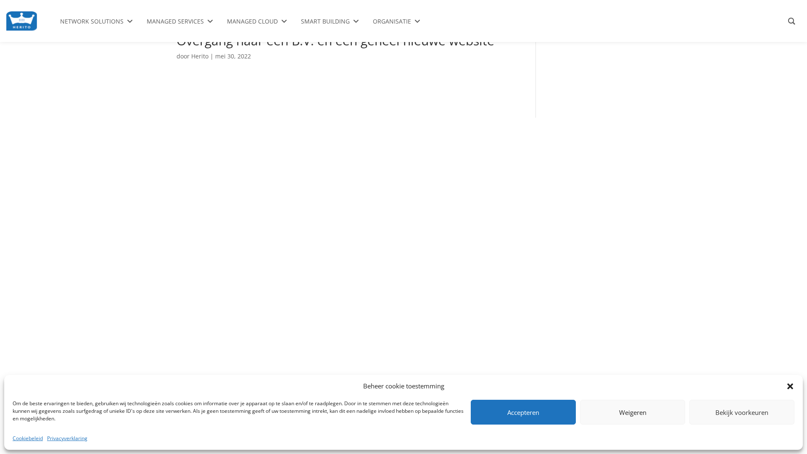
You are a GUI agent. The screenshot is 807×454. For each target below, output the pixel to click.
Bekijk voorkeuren (741, 412)
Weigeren (632, 412)
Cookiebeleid (28, 438)
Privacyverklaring (67, 438)
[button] (790, 386)
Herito (199, 56)
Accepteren (523, 412)
